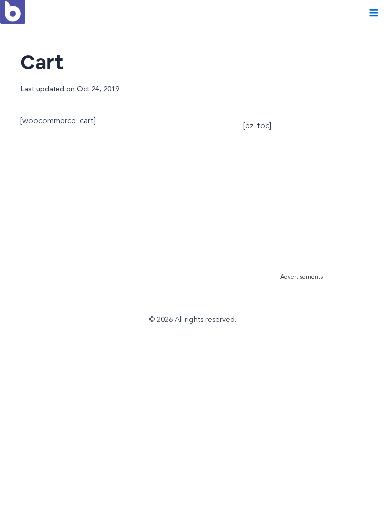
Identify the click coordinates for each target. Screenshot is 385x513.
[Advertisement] (314, 205)
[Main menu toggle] (373, 13)
